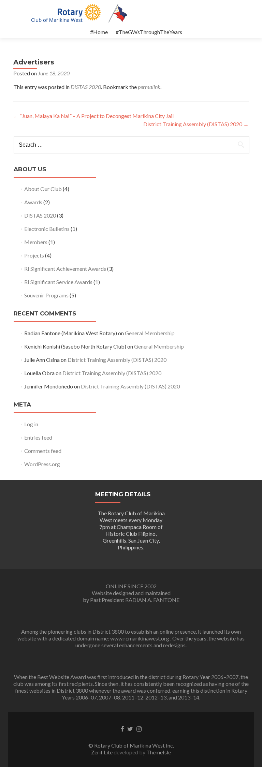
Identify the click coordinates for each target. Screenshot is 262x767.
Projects (34, 255)
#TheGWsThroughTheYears (149, 32)
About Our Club (43, 189)
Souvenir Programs (46, 295)
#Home (99, 32)
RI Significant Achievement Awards (65, 268)
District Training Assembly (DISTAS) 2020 (196, 124)
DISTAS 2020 (86, 87)
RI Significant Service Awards (58, 282)
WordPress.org (42, 464)
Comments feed (42, 450)
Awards (33, 202)
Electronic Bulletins (47, 228)
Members (35, 242)
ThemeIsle (158, 752)
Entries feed (38, 437)
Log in (31, 424)
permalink (149, 87)
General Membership (150, 333)
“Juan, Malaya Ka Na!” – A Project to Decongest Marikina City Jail (93, 116)
